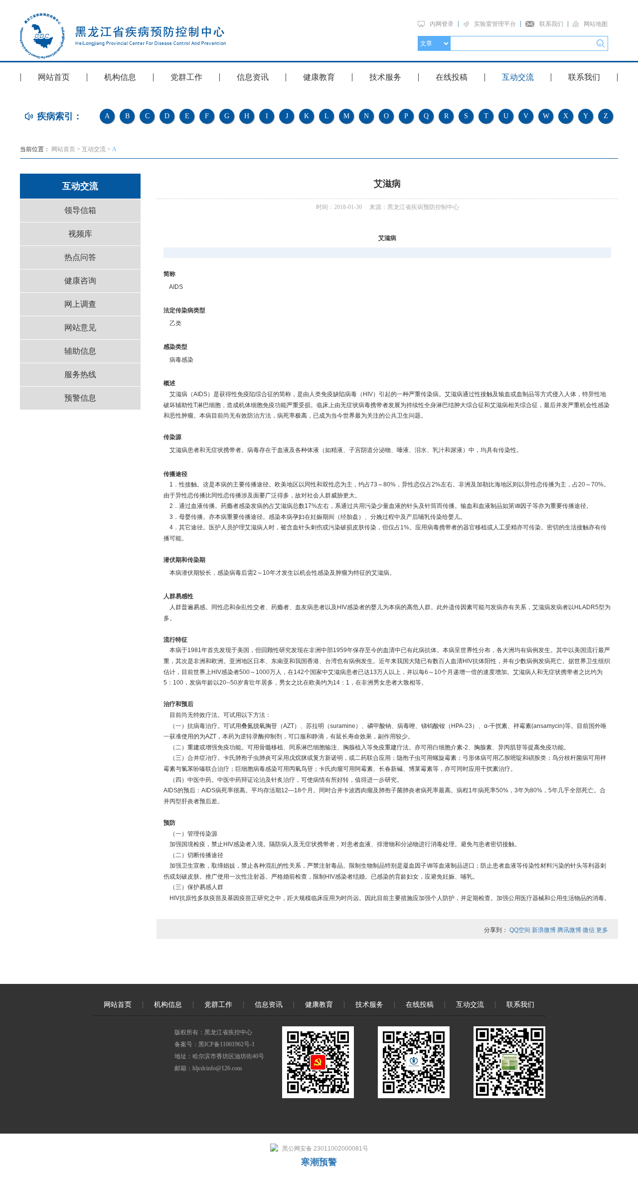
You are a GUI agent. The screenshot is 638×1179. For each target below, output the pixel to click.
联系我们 (551, 24)
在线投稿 (452, 77)
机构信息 (120, 77)
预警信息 (80, 398)
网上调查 (80, 304)
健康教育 (319, 77)
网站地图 (596, 24)
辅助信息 (80, 351)
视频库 (80, 234)
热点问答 (80, 257)
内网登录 (442, 24)
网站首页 (54, 77)
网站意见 (80, 327)
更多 (602, 930)
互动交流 (518, 77)
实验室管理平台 (495, 24)
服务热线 (80, 374)
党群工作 (186, 77)
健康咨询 (80, 280)
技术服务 (385, 77)
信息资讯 (253, 77)
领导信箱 (80, 210)
